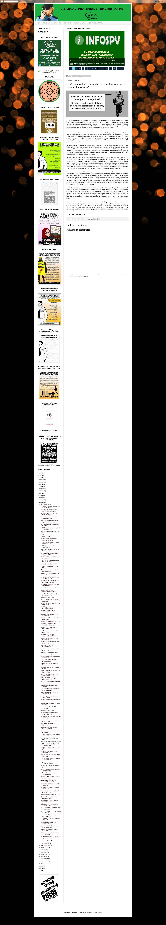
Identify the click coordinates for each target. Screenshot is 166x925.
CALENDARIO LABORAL (95, 23)
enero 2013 (44, 863)
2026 (40, 473)
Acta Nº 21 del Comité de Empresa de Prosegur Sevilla (50, 770)
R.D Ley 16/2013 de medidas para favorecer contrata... (50, 553)
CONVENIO (67, 23)
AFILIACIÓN (57, 23)
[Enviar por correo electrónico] (92, 219)
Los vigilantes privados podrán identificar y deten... (49, 752)
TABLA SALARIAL (79, 23)
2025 (40, 475)
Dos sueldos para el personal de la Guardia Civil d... (50, 532)
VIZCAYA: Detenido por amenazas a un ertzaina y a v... (50, 720)
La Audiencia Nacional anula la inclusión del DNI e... (49, 773)
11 (103, 68)
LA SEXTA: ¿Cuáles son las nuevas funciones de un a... (50, 696)
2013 (40, 502)
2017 (40, 493)
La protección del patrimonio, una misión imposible (49, 815)
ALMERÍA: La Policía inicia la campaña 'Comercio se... (48, 781)
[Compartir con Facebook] (97, 219)
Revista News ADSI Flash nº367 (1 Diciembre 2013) (50, 693)
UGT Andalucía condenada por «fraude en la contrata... (49, 517)
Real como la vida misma (47, 597)
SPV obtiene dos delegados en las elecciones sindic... (50, 570)
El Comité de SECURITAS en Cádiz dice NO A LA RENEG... (50, 581)
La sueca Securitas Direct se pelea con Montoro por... (50, 543)
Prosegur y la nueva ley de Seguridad (50, 621)
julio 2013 (43, 849)
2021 (40, 484)
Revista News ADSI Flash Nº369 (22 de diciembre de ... (50, 550)
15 (118, 68)
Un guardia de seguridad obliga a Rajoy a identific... (49, 615)
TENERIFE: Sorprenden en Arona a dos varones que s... (50, 561)
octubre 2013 (44, 843)
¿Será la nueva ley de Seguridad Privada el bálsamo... (49, 664)
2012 (40, 866)
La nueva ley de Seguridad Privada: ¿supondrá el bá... (50, 707)
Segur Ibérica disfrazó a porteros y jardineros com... (49, 685)
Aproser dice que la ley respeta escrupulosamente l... (49, 728)
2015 (40, 497)
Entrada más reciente (72, 274)
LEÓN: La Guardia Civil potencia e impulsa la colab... (50, 804)
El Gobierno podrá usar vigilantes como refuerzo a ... (49, 713)
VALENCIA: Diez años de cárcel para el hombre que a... (50, 777)
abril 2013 (43, 856)
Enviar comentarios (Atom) (81, 276)
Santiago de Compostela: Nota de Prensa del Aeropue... (49, 830)
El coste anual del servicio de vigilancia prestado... (48, 823)
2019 (40, 488)
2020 (40, 486)
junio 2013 (44, 852)
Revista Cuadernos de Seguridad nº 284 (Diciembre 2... (50, 689)
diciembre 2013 (45, 504)
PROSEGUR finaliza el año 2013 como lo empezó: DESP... (49, 675)
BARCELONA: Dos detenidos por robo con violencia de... (51, 808)
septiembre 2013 (45, 845)
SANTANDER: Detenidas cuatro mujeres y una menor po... (49, 510)
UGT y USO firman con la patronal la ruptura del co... (50, 600)
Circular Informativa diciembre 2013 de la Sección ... (50, 638)
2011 (40, 868)
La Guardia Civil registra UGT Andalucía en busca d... (48, 624)
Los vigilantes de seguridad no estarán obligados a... (49, 539)
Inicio (98, 274)
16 (122, 68)
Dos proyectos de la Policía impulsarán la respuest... (48, 611)
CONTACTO (47, 23)
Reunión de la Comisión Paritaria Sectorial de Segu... (49, 801)
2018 (40, 491)
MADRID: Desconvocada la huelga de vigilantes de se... (50, 528)
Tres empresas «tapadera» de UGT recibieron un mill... (50, 791)
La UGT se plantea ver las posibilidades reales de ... (48, 607)
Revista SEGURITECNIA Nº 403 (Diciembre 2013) (49, 660)
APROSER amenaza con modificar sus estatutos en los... (50, 577)
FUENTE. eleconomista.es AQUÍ (75, 214)
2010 (40, 870)
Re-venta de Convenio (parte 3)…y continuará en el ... (50, 594)
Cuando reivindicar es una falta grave (50, 794)
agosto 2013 (44, 847)
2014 (40, 500)
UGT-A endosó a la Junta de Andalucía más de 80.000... (51, 812)
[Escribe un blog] (94, 219)
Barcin (84, 912)
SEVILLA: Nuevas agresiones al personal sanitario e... (49, 797)
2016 (40, 495)
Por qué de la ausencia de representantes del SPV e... (48, 635)
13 (110, 68)
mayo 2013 (44, 854)
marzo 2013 (44, 858)
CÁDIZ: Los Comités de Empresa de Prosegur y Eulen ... (50, 744)
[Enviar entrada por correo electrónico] (89, 219)
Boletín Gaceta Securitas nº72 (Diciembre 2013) (48, 646)
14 (114, 68)
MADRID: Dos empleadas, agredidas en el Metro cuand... (50, 759)
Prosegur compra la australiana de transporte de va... (50, 574)
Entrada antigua (124, 274)
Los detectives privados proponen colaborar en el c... (49, 826)
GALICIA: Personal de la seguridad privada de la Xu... (50, 631)
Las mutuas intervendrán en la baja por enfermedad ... (50, 585)
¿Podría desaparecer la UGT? (48, 588)
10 (99, 68)
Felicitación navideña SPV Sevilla (49, 564)
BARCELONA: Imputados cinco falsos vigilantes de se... (50, 506)
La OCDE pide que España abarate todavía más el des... (50, 546)
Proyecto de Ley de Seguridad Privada (51, 741)
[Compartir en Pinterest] (99, 219)
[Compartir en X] (96, 219)
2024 (40, 477)
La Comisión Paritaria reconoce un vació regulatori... (50, 833)
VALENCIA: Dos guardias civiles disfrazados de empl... (49, 514)
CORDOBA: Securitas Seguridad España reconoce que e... (49, 521)
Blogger (100, 912)
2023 (40, 480)
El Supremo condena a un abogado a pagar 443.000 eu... (50, 837)
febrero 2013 (44, 861)
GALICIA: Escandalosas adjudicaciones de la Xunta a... (49, 591)
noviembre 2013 (45, 841)
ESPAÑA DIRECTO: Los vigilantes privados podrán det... (49, 678)
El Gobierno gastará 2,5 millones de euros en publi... (50, 788)
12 (106, 68)
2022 (40, 482)
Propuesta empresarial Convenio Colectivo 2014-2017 (49, 762)
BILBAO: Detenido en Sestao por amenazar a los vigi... (49, 653)
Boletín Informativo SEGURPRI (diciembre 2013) (49, 535)
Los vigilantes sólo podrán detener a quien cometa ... (50, 748)
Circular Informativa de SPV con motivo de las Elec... (49, 628)
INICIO (38, 23)
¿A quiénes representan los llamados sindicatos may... (50, 682)
